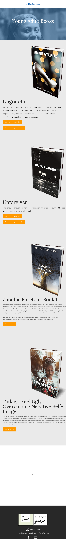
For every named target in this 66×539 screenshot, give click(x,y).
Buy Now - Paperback (12, 128)
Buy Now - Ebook (11, 122)
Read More (33, 475)
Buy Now (8, 324)
